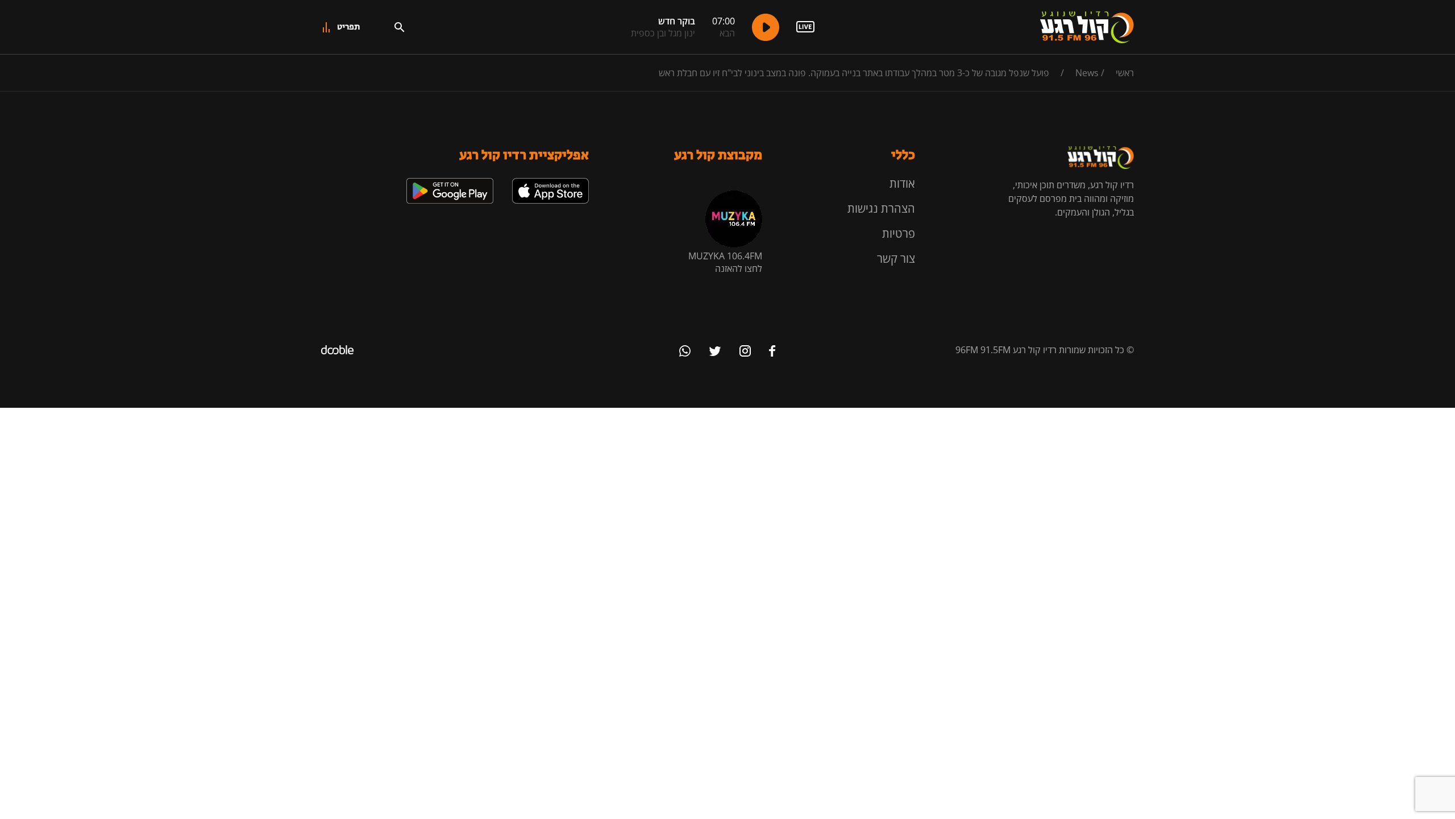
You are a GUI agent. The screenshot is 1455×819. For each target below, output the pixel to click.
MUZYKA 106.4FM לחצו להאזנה (725, 262)
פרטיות (898, 233)
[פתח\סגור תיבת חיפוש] (399, 27)
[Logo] (1087, 27)
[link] (550, 182)
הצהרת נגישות (881, 208)
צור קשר (896, 258)
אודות (902, 183)
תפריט (348, 27)
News (1087, 73)
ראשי (1125, 73)
